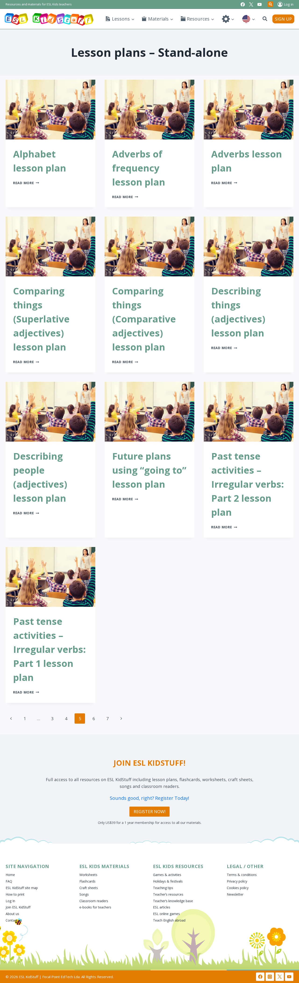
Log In (10, 901)
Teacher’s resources (168, 894)
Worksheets (88, 874)
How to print (15, 894)
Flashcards (87, 881)
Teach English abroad (169, 920)
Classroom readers (93, 901)
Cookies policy (238, 888)
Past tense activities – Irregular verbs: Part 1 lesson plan (49, 649)
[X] (251, 4)
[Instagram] (270, 976)
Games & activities (167, 874)
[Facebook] (242, 4)
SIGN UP (283, 19)
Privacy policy (237, 881)
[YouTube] (259, 4)
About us (12, 914)
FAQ (9, 881)
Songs (84, 894)
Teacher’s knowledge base (173, 901)
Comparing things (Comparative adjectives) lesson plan (144, 318)
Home (10, 874)
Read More (26, 183)
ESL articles (161, 907)
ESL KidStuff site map (22, 888)
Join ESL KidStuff (18, 907)
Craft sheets (88, 888)
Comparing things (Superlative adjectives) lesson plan (41, 318)
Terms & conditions (242, 874)
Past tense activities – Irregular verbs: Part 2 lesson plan (247, 484)
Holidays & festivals (168, 881)
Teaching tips (163, 888)
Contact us (14, 920)
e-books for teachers (95, 907)
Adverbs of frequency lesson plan (138, 167)
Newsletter (235, 894)
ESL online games (166, 914)
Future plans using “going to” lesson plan (149, 470)
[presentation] (50, 109)
